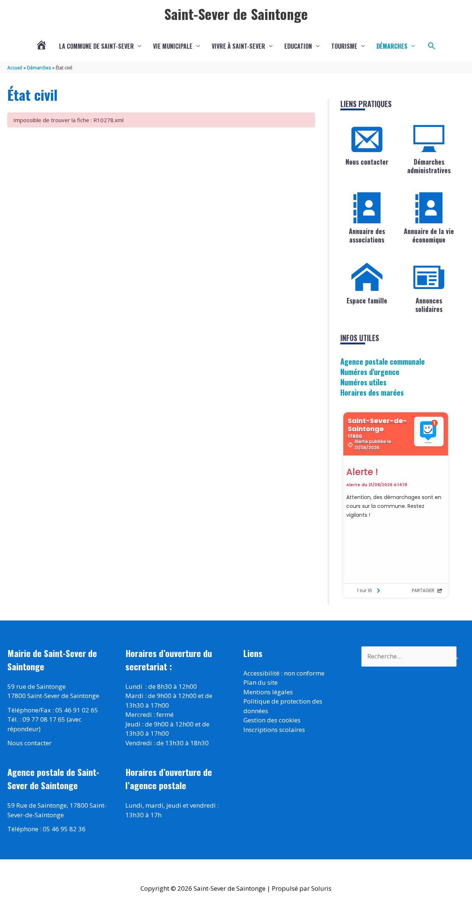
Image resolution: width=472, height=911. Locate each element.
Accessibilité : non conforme (283, 673)
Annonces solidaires (428, 305)
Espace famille (367, 300)
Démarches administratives (429, 166)
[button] (432, 46)
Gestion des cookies (272, 720)
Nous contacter (367, 161)
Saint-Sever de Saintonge (236, 13)
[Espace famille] (366, 277)
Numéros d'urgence (369, 371)
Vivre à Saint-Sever (238, 46)
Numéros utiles (363, 382)
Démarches (391, 46)
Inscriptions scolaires (274, 729)
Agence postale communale (382, 361)
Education (298, 46)
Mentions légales (268, 692)
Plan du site (260, 682)
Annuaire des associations (367, 235)
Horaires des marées (372, 392)
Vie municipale (172, 46)
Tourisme (344, 46)
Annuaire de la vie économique (429, 235)
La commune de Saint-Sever (96, 46)
